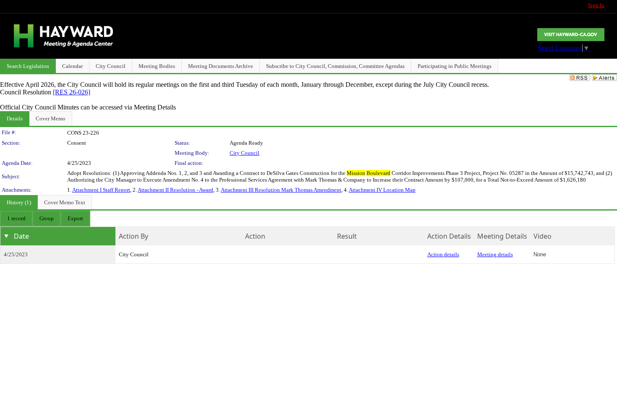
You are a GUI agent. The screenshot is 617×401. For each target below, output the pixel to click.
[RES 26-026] (71, 92)
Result (347, 236)
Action (255, 236)
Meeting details (495, 254)
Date (21, 236)
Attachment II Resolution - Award (175, 190)
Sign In (596, 5)
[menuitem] (16, 218)
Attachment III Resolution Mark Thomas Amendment (281, 190)
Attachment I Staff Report (101, 190)
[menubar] (45, 219)
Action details (443, 254)
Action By (133, 236)
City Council (244, 153)
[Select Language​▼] (570, 34)
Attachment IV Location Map (382, 190)
